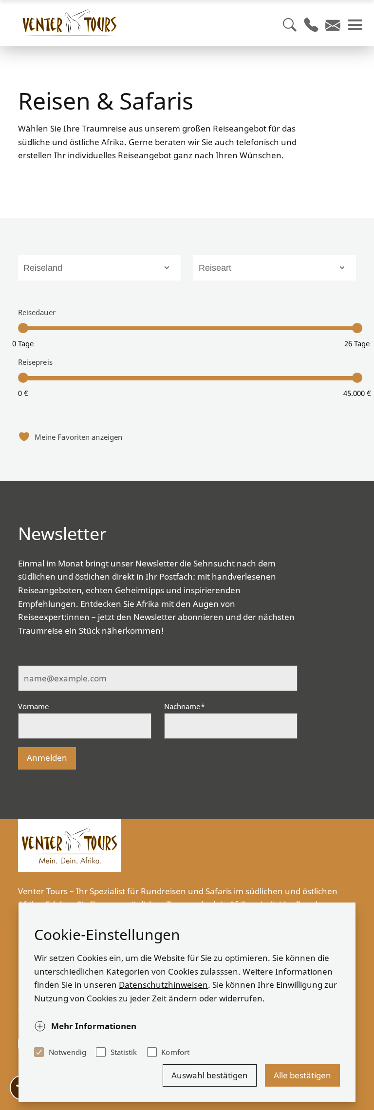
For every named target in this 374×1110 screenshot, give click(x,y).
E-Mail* (31, 658)
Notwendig (67, 1052)
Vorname (33, 706)
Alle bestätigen (302, 1075)
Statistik (124, 1052)
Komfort (175, 1052)
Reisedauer (37, 312)
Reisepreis (35, 362)
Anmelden (47, 757)
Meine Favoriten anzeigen (78, 437)
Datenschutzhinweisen (163, 984)
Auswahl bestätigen (209, 1075)
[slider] (23, 328)
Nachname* (184, 706)
